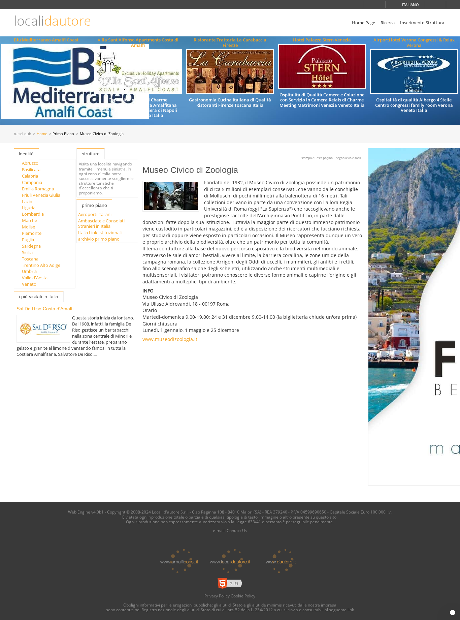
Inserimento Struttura (422, 23)
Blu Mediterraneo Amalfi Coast (46, 40)
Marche (29, 220)
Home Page (363, 23)
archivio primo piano (99, 239)
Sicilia (27, 252)
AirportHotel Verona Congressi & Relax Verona (414, 42)
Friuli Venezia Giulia (41, 195)
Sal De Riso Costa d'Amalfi (45, 308)
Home (42, 134)
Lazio (27, 201)
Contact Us (237, 530)
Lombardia (33, 214)
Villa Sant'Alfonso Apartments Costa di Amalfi (138, 42)
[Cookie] (452, 612)
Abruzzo (30, 163)
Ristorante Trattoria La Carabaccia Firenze (230, 42)
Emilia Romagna (38, 188)
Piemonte (31, 233)
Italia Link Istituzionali (100, 232)
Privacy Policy (217, 595)
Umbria (29, 271)
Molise (28, 226)
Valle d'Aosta (34, 277)
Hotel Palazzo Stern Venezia (322, 40)
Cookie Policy (243, 595)
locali (52, 20)
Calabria (30, 176)
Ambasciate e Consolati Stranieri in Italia (101, 223)
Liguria (28, 207)
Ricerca (388, 23)
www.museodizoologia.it (169, 339)
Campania (32, 182)
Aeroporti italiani (94, 214)
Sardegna (31, 246)
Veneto (29, 284)
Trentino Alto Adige (41, 265)
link (351, 609)
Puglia (28, 239)
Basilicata (31, 169)
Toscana (30, 258)
